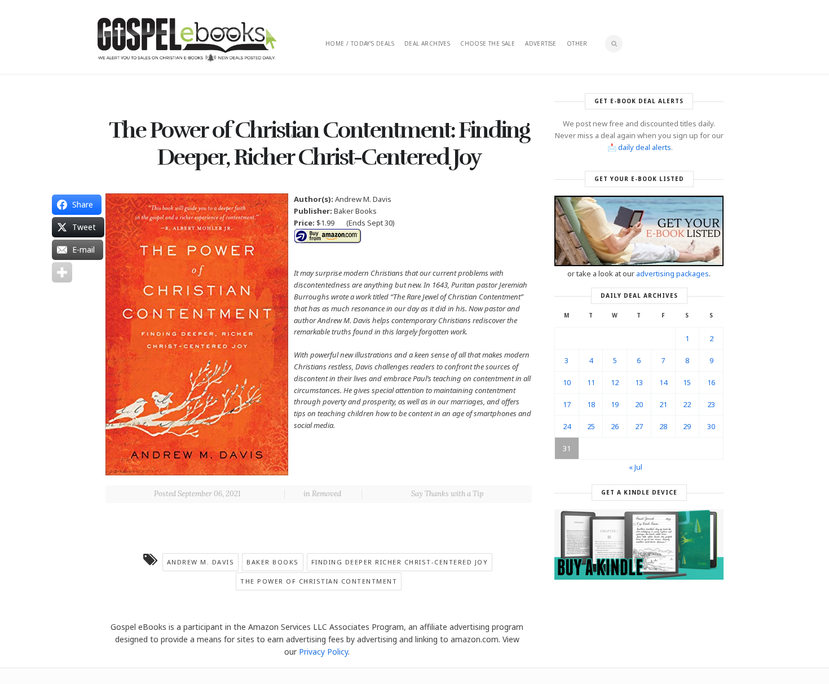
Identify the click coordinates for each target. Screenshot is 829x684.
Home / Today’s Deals (359, 43)
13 (639, 382)
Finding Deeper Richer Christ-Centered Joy (399, 562)
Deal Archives (427, 43)
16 (711, 382)
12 (615, 382)
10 (567, 382)
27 (639, 426)
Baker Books (272, 562)
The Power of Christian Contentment (318, 581)
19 (615, 404)
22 (687, 404)
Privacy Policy (323, 651)
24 (567, 426)
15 (687, 382)
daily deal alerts (644, 147)
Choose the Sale (487, 43)
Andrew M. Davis (201, 562)
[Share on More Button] (62, 272)
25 (591, 426)
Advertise (541, 43)
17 (567, 404)
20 (639, 404)
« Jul (635, 467)
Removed (326, 493)
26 (615, 426)
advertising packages (672, 273)
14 (663, 382)
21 (663, 404)
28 (663, 426)
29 (687, 426)
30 (711, 426)
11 (591, 382)
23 (711, 404)
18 (591, 404)
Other (577, 43)
